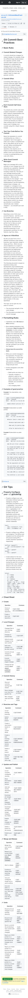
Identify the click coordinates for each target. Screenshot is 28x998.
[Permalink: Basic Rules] (3, 48)
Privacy (8, 989)
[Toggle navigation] (2, 2)
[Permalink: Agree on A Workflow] (3, 235)
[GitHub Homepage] (9, 994)
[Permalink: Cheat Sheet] (3, 597)
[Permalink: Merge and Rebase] (3, 839)
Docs (8, 990)
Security (13, 989)
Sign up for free (7, 979)
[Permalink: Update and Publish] (3, 764)
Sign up (24, 2)
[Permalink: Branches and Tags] (3, 704)
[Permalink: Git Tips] (3, 487)
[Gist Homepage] (9, 2)
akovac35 (4, 15)
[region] (14, 257)
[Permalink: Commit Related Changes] (3, 52)
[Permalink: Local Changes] (3, 622)
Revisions (13, 26)
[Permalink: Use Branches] (3, 211)
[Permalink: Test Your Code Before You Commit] (3, 132)
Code (5, 26)
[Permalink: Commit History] (3, 676)
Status (17, 989)
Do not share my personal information (14, 991)
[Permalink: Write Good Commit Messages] (3, 160)
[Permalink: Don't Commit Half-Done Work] (3, 106)
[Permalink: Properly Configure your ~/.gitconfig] (3, 493)
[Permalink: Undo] (3, 902)
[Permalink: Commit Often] (3, 79)
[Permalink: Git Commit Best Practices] (3, 41)
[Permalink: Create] (3, 602)
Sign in (18, 2)
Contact (11, 990)
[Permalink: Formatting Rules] (3, 318)
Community (22, 989)
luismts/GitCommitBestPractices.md (13, 19)
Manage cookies (17, 990)
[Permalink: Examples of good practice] (3, 389)
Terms (4, 989)
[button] (21, 23)
